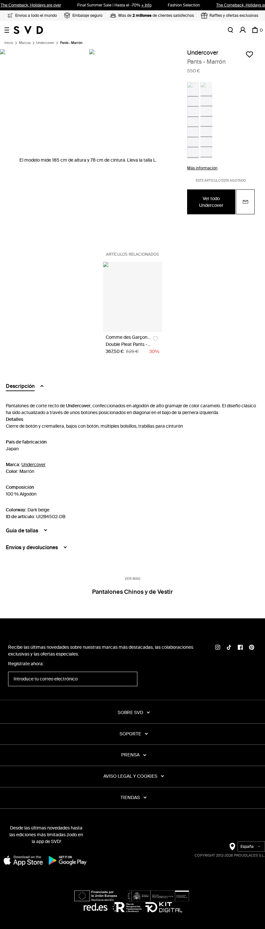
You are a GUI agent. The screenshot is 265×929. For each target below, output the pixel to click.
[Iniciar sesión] (243, 30)
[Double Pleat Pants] (132, 297)
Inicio (9, 43)
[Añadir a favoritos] (249, 54)
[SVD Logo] (28, 30)
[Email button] (245, 201)
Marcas (25, 43)
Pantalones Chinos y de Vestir (132, 592)
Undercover (45, 43)
